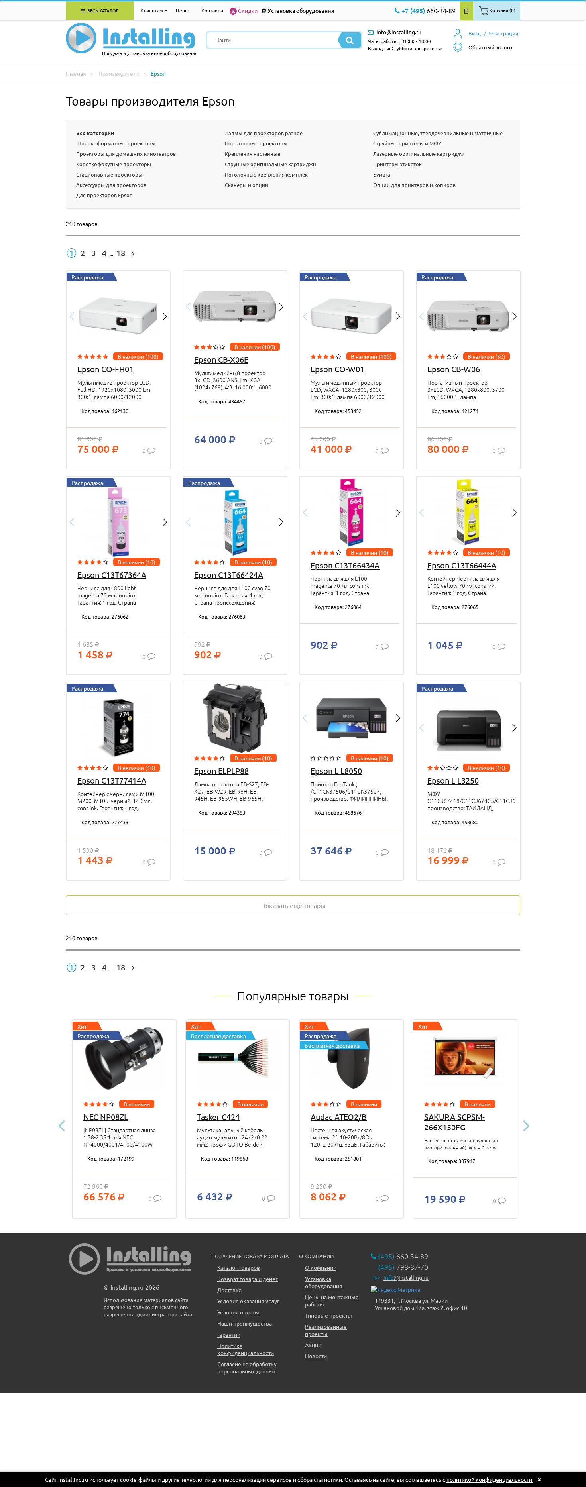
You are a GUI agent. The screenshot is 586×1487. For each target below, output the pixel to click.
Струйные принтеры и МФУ (407, 143)
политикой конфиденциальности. (489, 1479)
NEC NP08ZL (105, 1117)
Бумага (381, 174)
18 (120, 253)
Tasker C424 (218, 1117)
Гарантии (228, 1334)
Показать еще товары (293, 905)
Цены (182, 10)
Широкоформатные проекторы (115, 143)
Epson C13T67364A (111, 574)
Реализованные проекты (326, 1330)
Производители (119, 73)
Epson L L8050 (336, 771)
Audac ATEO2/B (339, 1117)
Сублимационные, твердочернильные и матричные (438, 133)
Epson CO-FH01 (105, 369)
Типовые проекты (328, 1315)
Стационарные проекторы (109, 174)
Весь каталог (102, 10)
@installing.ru (406, 1277)
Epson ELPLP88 (221, 771)
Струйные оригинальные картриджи (270, 164)
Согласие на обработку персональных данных (247, 1367)
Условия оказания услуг (248, 1300)
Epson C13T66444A (461, 565)
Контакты (212, 10)
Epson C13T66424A (228, 574)
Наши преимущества (244, 1323)
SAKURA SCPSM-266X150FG (454, 1122)
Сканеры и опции (246, 184)
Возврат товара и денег (247, 1278)
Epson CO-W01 (337, 369)
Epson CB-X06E (221, 359)
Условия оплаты (238, 1312)
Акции (313, 1344)
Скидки (248, 10)
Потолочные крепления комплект (267, 174)
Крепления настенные (252, 153)
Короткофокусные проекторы (113, 164)
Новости (316, 1355)
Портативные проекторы (256, 143)
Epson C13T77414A (111, 780)
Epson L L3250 (453, 780)
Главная (76, 73)
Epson (158, 73)
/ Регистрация (501, 33)
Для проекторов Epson (104, 195)
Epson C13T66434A (345, 565)
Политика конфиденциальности (245, 1349)
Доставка (229, 1289)
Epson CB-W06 (453, 369)
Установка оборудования (300, 10)
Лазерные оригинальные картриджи (419, 153)
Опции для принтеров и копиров (414, 184)
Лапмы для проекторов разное (264, 133)
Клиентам (151, 10)
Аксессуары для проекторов (111, 184)
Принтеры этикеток (397, 164)
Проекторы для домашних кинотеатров (126, 153)
